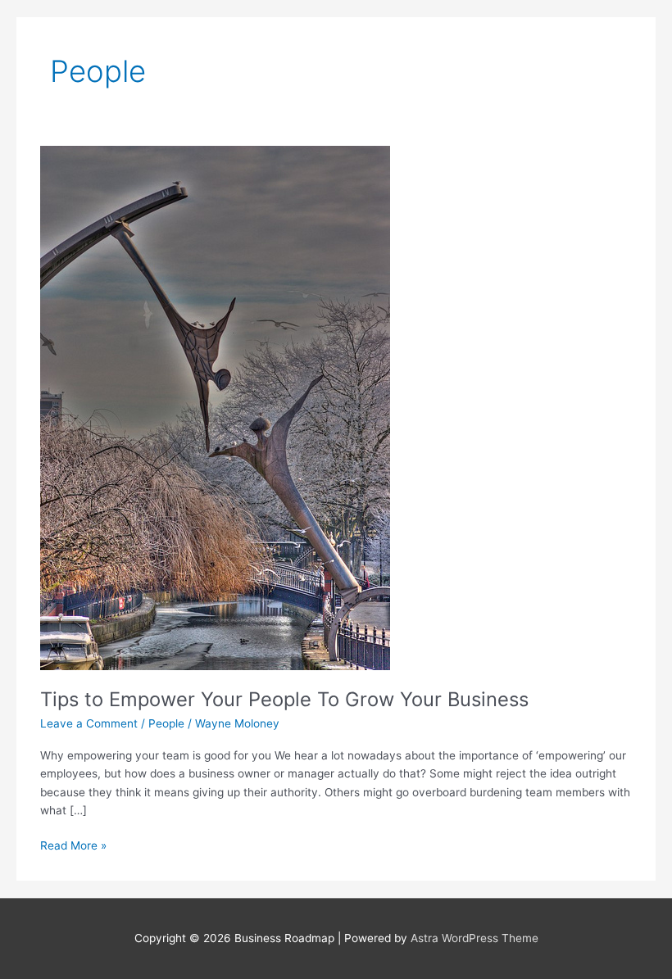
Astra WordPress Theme (474, 938)
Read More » (73, 844)
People (166, 723)
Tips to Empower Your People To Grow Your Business (284, 699)
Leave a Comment (89, 723)
